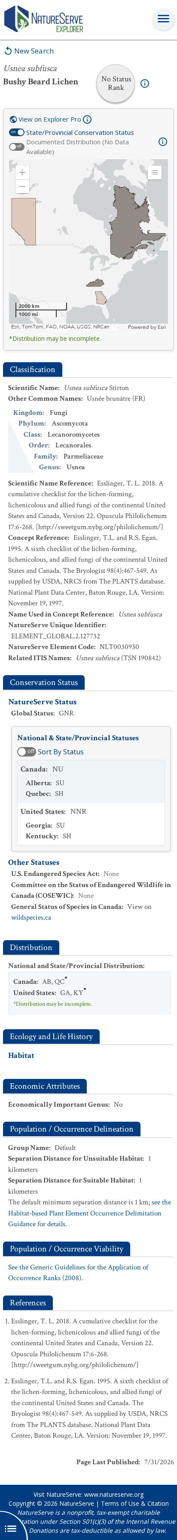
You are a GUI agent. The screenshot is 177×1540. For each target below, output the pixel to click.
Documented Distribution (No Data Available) (77, 146)
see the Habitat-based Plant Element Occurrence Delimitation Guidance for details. (89, 1213)
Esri (162, 327)
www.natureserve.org (113, 1494)
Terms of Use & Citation (135, 1503)
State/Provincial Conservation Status (80, 132)
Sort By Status (61, 752)
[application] (88, 245)
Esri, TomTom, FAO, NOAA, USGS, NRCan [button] (60, 327)
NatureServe (76, 1503)
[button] (22, 172)
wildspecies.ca (31, 917)
